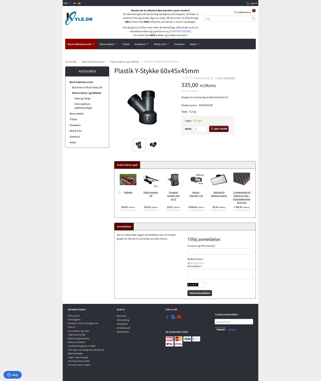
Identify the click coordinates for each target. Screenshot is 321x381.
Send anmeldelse (199, 293)
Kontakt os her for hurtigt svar (83, 323)
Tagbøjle (128, 192)
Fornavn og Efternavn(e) (201, 245)
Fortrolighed (74, 319)
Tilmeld (220, 329)
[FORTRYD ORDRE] (180, 31)
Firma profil (73, 315)
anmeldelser (204, 77)
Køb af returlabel (76, 342)
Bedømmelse (195, 259)
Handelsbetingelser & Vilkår (82, 345)
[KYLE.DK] (79, 17)
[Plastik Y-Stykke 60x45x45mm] (145, 106)
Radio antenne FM (151, 194)
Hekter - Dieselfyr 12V (196, 194)
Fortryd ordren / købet (79, 364)
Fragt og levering (76, 334)
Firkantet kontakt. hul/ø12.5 (173, 196)
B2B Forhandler (75, 353)
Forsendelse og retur (78, 330)
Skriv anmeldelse (226, 77)
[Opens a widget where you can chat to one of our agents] (12, 375)
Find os (71, 327)
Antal (188, 128)
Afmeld (232, 329)
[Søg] (253, 18)
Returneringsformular (78, 338)
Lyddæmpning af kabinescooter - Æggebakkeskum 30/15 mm (241, 197)
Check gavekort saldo (79, 360)
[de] (79, 3)
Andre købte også (127, 164)
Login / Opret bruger (78, 357)
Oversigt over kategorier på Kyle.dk (86, 349)
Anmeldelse (194, 266)
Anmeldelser (124, 226)
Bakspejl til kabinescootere (219, 194)
